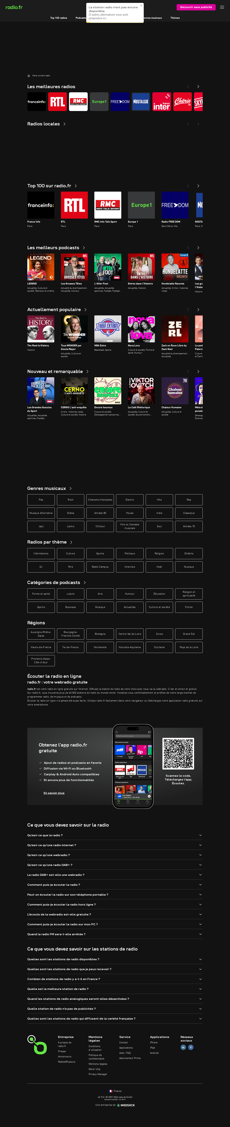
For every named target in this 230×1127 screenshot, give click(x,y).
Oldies (70, 513)
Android (154, 1053)
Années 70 (189, 526)
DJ (41, 567)
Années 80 (100, 513)
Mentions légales (98, 1064)
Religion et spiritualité (189, 594)
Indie (159, 513)
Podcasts (81, 18)
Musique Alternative (41, 513)
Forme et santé (41, 594)
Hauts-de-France (41, 647)
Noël (159, 567)
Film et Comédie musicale (129, 526)
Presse (62, 1051)
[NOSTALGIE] (141, 101)
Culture (70, 553)
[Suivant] (198, 184)
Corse (159, 634)
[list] (115, 101)
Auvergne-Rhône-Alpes (41, 634)
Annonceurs (64, 1056)
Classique (189, 513)
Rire (70, 567)
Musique (189, 567)
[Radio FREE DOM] (120, 101)
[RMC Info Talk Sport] (78, 101)
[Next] (198, 85)
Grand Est (189, 634)
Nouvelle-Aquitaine (130, 647)
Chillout (100, 526)
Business (70, 607)
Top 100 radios (58, 18)
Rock (70, 500)
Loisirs (70, 594)
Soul (159, 526)
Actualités (130, 607)
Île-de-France (71, 647)
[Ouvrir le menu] (222, 7)
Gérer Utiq (94, 1069)
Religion (159, 553)
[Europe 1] (99, 101)
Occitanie (159, 647)
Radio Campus (100, 567)
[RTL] (57, 101)
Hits (159, 500)
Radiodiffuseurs (66, 1062)
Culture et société (159, 607)
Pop (41, 500)
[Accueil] (28, 75)
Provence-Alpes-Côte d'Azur (41, 661)
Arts (100, 594)
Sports (100, 553)
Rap (189, 500)
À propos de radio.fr (64, 1044)
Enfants (189, 553)
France (117, 1091)
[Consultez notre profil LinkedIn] (183, 1047)
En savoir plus (54, 793)
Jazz (41, 526)
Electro (130, 500)
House (130, 513)
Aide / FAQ (125, 1053)
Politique (130, 553)
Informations (41, 553)
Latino (70, 526)
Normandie (100, 647)
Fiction (189, 607)
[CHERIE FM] (182, 101)
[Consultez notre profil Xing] (190, 1047)
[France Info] (36, 101)
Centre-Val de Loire (130, 634)
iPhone (154, 1042)
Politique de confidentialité (96, 1057)
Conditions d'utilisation (95, 1048)
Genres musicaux (152, 18)
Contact (123, 1042)
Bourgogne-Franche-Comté (70, 634)
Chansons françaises (100, 500)
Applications (126, 1048)
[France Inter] (161, 101)
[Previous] (188, 85)
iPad (152, 1048)
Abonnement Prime (130, 1058)
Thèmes (175, 18)
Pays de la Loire (189, 647)
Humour (130, 594)
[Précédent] (188, 184)
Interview (130, 567)
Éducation (159, 594)
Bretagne (100, 634)
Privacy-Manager (98, 1074)
